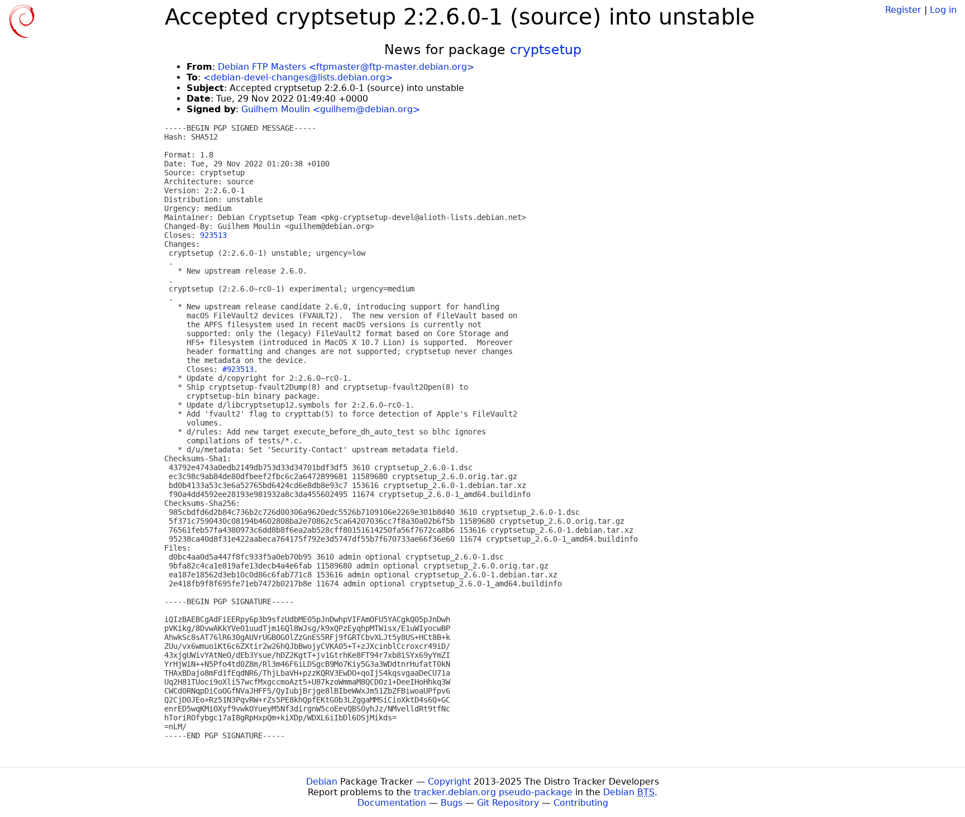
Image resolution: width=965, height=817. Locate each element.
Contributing (580, 802)
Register (903, 9)
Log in (943, 9)
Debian (321, 781)
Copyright (449, 781)
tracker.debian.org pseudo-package (493, 792)
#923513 (238, 369)
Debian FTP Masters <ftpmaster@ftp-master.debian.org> (346, 66)
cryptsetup (545, 50)
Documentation (391, 802)
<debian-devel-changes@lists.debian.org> (298, 77)
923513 (213, 235)
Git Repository (508, 802)
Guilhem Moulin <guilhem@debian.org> (330, 109)
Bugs (451, 802)
